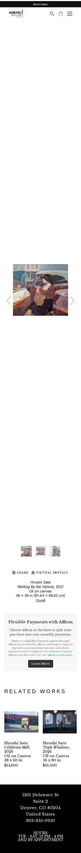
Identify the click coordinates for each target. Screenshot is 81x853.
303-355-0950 (40, 821)
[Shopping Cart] (61, 13)
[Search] (52, 14)
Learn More (41, 663)
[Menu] (69, 14)
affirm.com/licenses (60, 655)
